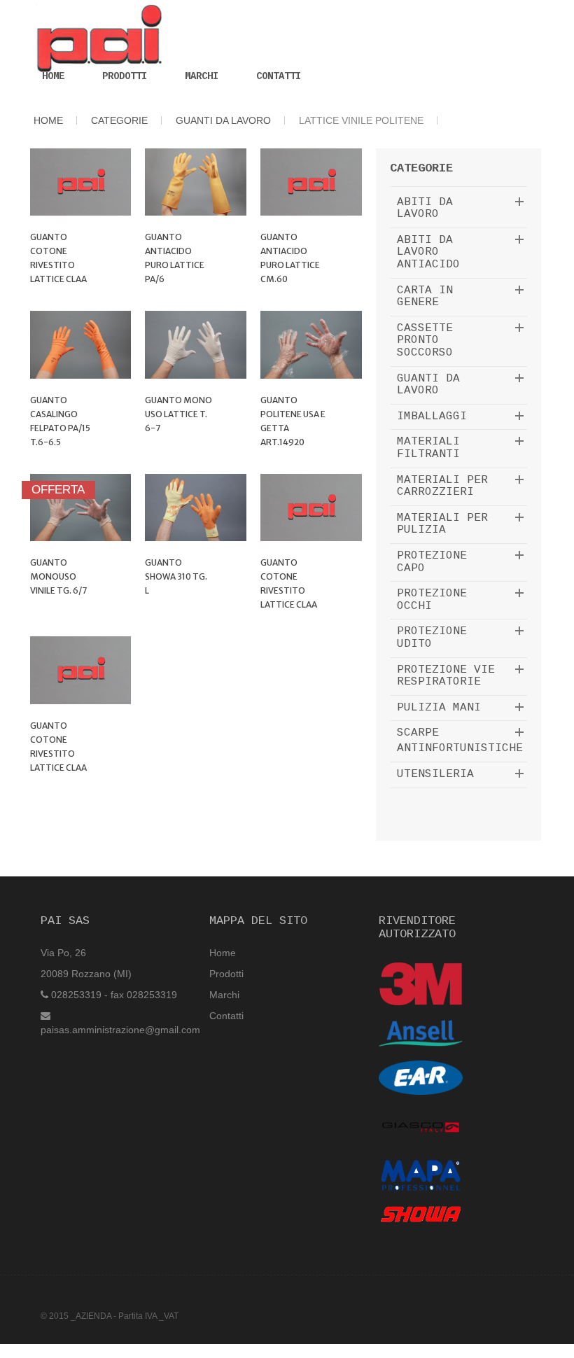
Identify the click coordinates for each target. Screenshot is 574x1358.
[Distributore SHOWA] (421, 1214)
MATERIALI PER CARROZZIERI (442, 486)
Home (53, 76)
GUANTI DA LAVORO (428, 385)
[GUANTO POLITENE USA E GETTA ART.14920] (311, 344)
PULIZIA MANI (439, 707)
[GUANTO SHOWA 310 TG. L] (195, 507)
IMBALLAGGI (432, 416)
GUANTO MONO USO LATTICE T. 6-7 (178, 414)
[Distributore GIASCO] (421, 1126)
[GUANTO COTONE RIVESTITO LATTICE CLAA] (81, 182)
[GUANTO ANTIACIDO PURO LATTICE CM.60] (311, 182)
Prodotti (124, 76)
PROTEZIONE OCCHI (432, 599)
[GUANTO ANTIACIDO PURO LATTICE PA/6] (195, 182)
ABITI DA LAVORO (425, 208)
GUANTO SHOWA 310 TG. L (176, 576)
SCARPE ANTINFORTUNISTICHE (460, 741)
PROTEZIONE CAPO (432, 562)
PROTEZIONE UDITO (432, 637)
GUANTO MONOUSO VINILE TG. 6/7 (58, 576)
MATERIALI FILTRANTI (428, 448)
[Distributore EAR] (421, 1076)
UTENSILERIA (435, 774)
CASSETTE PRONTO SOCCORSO (425, 340)
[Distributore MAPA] (421, 1174)
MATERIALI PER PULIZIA (442, 524)
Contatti (278, 76)
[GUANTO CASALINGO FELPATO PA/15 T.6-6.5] (81, 344)
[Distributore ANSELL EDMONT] (421, 1032)
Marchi (201, 76)
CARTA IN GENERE (425, 296)
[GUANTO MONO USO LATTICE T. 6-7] (195, 344)
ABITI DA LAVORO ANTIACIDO (428, 252)
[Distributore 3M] (421, 983)
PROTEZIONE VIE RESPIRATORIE (446, 676)
